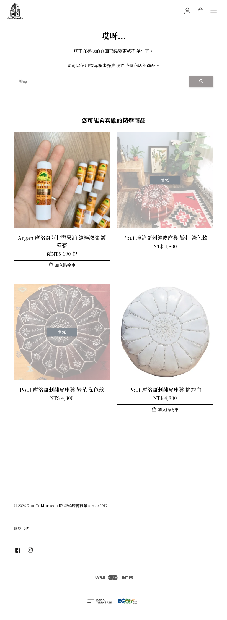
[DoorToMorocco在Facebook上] (18, 552)
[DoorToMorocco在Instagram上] (30, 552)
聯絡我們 (21, 528)
